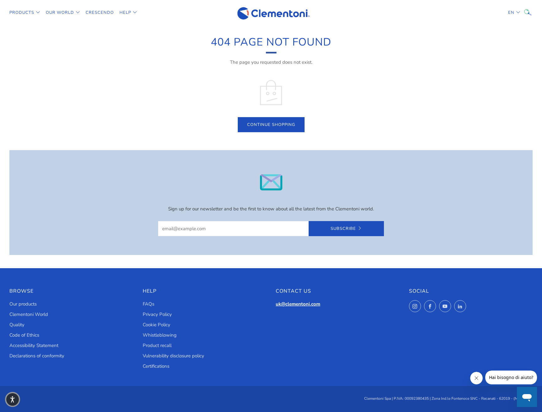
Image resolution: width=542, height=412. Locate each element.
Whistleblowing (160, 335)
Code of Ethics (24, 335)
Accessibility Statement (33, 345)
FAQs (148, 304)
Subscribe (343, 228)
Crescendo (100, 12)
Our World (60, 12)
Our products (23, 304)
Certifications (156, 366)
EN (511, 12)
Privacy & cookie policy (442, 385)
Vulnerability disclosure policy (173, 356)
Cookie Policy (156, 325)
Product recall (157, 345)
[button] (12, 399)
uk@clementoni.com (298, 304)
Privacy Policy (157, 314)
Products (21, 12)
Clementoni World (28, 314)
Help (125, 12)
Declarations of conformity (36, 356)
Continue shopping (271, 124)
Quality (16, 325)
